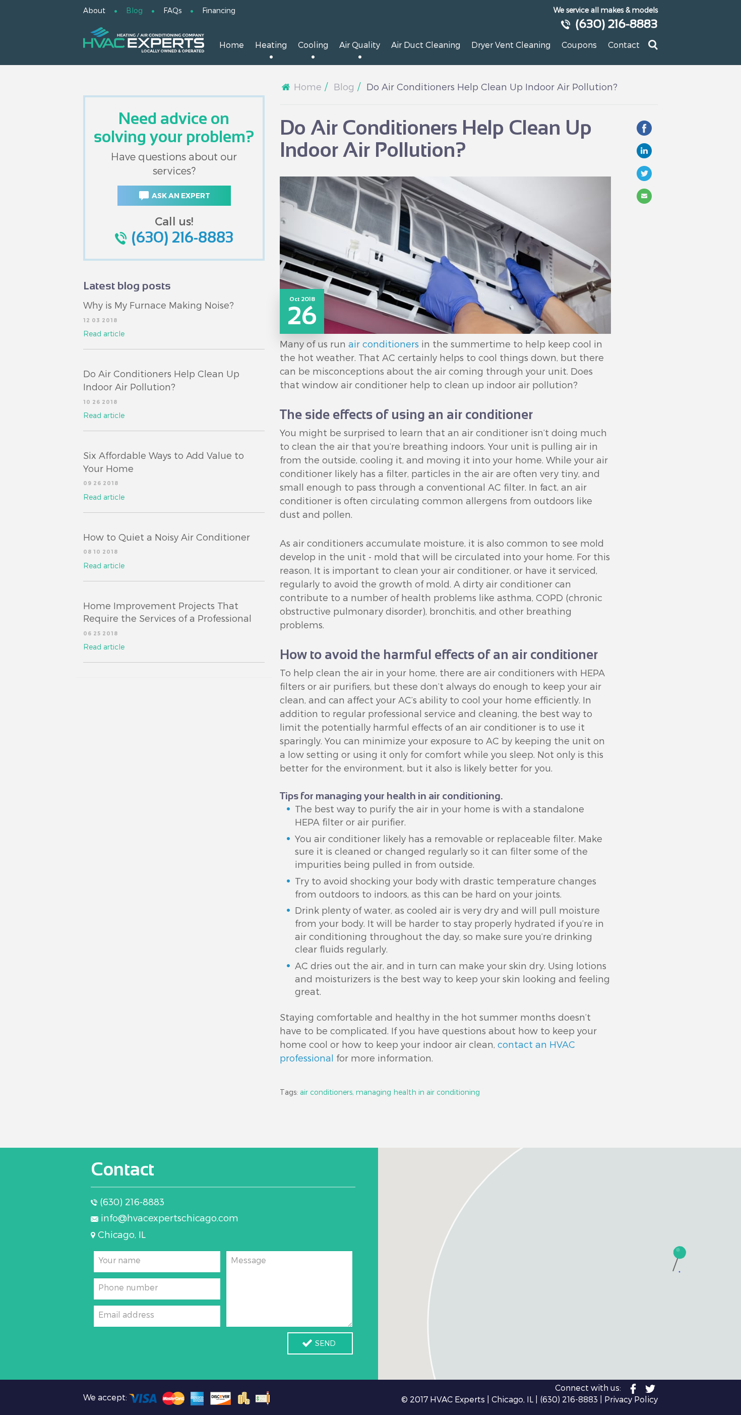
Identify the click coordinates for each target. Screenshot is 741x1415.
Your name (119, 1260)
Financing (218, 10)
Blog (134, 10)
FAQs (172, 10)
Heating (271, 44)
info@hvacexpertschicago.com (169, 1217)
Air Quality (359, 44)
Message (248, 1260)
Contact (624, 44)
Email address (126, 1314)
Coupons (579, 44)
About (94, 10)
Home (231, 44)
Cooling (313, 44)
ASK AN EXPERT (181, 195)
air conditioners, (327, 1092)
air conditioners (383, 343)
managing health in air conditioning (418, 1092)
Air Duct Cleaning (425, 44)
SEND (325, 1343)
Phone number (128, 1287)
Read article (104, 333)
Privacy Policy (631, 1399)
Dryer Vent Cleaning (510, 44)
